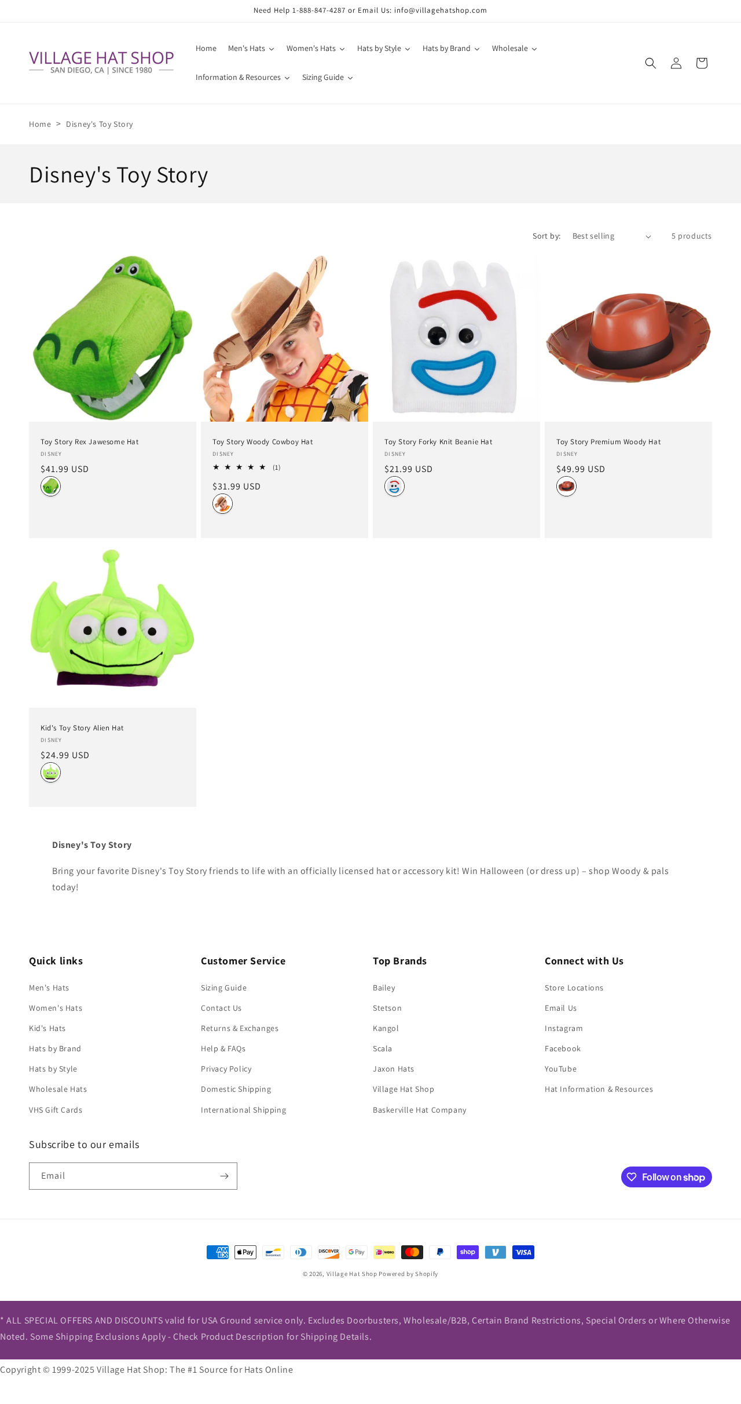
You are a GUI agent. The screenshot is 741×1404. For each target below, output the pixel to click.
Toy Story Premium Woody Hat (608, 442)
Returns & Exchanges (239, 1028)
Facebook (563, 1048)
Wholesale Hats (58, 1089)
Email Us (561, 1008)
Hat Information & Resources (599, 1089)
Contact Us (221, 1008)
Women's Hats (55, 1008)
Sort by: (546, 236)
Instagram (564, 1028)
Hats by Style (53, 1068)
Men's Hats (49, 987)
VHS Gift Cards (55, 1110)
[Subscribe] (224, 1176)
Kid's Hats (47, 1028)
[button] (650, 63)
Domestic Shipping (236, 1089)
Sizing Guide (224, 987)
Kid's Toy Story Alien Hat (82, 728)
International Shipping (243, 1110)
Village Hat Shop (404, 1089)
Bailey (384, 987)
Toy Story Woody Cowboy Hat (262, 442)
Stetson (387, 1008)
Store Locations (574, 987)
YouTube (561, 1068)
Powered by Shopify (408, 1274)
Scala (382, 1048)
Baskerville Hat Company (420, 1110)
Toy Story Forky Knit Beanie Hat (438, 442)
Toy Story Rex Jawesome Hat (90, 442)
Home (40, 124)
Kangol (386, 1028)
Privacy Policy (226, 1068)
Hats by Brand (55, 1048)
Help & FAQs (223, 1048)
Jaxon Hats (393, 1068)
